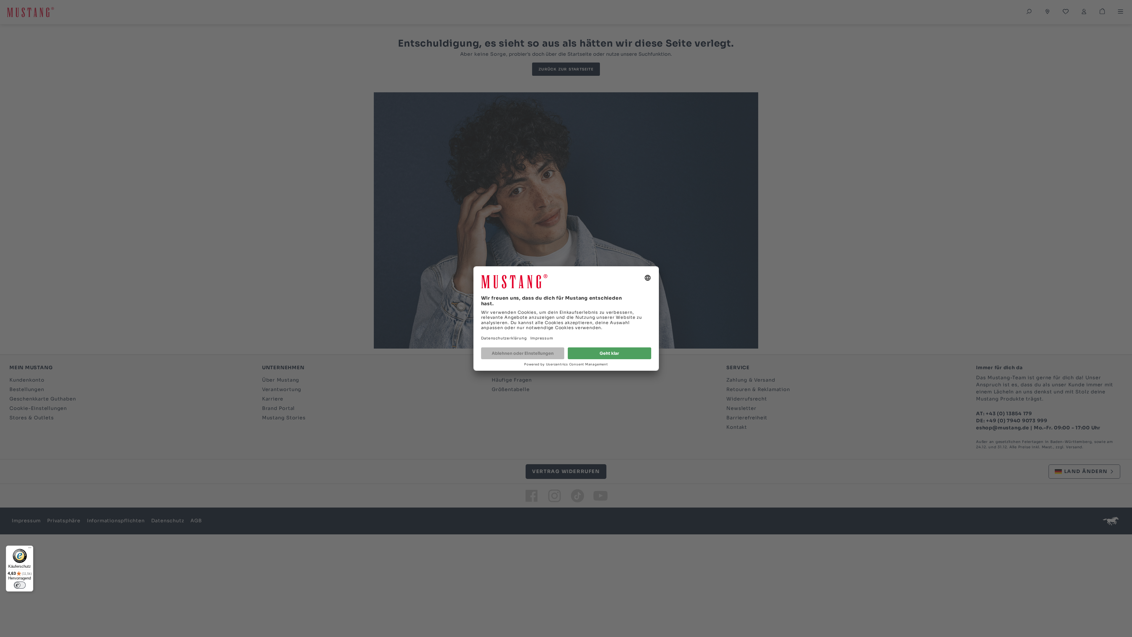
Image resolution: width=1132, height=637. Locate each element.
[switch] (20, 585)
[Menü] (29, 549)
